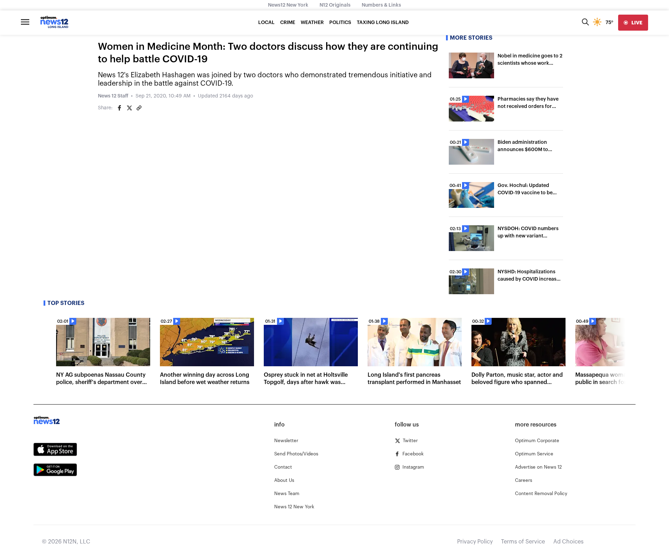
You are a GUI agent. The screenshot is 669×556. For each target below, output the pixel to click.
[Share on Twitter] (129, 108)
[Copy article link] (139, 108)
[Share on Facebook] (119, 108)
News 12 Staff (113, 96)
